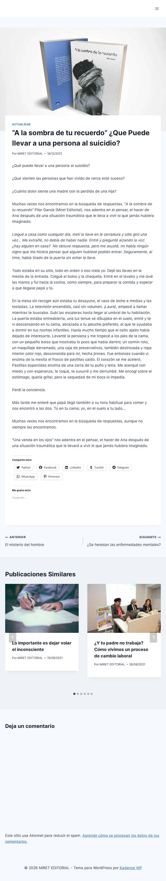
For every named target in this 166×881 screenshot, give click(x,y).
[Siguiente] (153, 637)
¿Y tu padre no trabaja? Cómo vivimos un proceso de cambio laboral (121, 649)
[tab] (74, 694)
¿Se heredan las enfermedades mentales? (124, 541)
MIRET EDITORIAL (30, 153)
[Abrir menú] (157, 8)
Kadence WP (131, 868)
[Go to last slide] (12, 637)
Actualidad (21, 124)
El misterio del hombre (24, 541)
